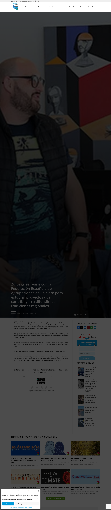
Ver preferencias (33, 504)
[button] (38, 491)
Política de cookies (13, 507)
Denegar (20, 504)
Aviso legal (30, 507)
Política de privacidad (22, 507)
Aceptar (8, 504)
